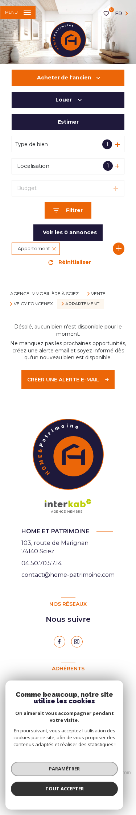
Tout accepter (64, 788)
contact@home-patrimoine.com (68, 574)
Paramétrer (64, 768)
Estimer (68, 122)
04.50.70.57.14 (41, 563)
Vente (98, 293)
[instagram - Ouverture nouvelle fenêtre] (77, 642)
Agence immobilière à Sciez (44, 293)
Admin (123, 772)
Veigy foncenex (33, 304)
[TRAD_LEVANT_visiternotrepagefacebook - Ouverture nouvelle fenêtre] (59, 642)
